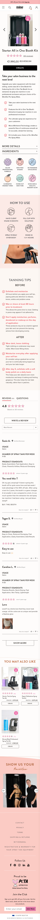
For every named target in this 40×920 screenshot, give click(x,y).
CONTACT (20, 823)
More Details (11, 146)
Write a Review (20, 420)
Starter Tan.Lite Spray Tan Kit (9, 697)
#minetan (20, 769)
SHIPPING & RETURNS (20, 837)
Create (20, 67)
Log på (36, 7)
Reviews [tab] (6, 398)
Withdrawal (20, 842)
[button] (30, 7)
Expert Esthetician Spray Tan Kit (29, 697)
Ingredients (10, 151)
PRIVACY (20, 828)
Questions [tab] (22, 398)
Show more (19, 643)
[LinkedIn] (24, 865)
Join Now (31, 909)
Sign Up (27, 2)
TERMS (20, 832)
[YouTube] (28, 865)
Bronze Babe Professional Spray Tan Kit (10, 740)
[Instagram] (19, 865)
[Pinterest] (15, 865)
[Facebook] (11, 865)
